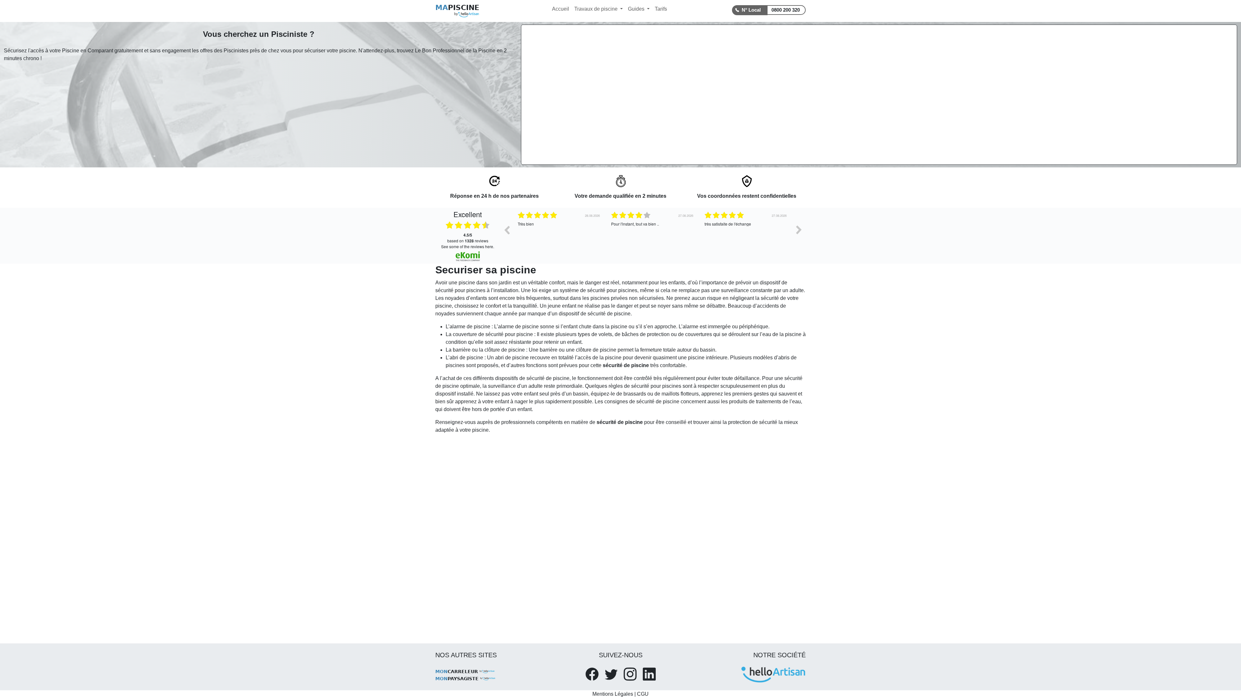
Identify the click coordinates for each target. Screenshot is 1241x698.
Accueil (560, 9)
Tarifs (661, 9)
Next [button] (799, 229)
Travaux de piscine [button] (596, 9)
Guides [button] (637, 9)
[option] (559, 234)
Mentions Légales (612, 694)
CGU (643, 694)
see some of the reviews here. (467, 246)
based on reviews (467, 238)
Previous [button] (507, 229)
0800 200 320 (785, 10)
